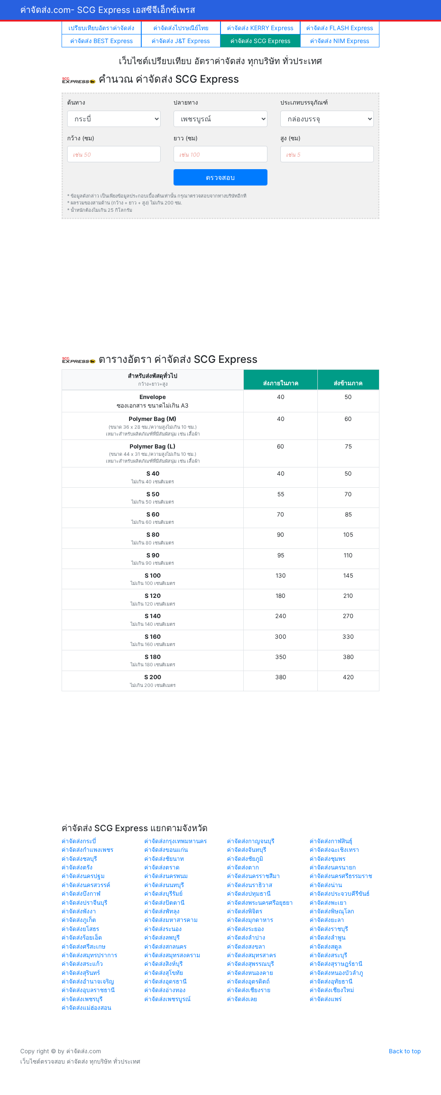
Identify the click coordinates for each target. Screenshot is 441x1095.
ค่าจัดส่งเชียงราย (248, 990)
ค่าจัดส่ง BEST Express (101, 40)
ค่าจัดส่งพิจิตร (244, 911)
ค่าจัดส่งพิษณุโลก (332, 911)
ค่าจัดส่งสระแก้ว (82, 963)
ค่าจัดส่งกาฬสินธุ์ (331, 841)
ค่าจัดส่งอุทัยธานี (331, 981)
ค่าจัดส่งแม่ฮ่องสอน (86, 1007)
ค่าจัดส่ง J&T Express (181, 40)
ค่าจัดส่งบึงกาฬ (81, 893)
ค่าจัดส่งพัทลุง (162, 911)
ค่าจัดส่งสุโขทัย (163, 972)
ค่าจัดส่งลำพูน (327, 937)
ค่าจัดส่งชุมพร (327, 858)
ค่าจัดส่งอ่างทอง (165, 990)
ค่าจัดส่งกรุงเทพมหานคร (175, 841)
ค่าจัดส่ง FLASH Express (339, 27)
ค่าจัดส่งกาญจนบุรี (250, 841)
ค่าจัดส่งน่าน (326, 885)
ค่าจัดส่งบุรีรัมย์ (163, 893)
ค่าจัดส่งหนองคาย (250, 972)
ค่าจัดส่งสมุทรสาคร (251, 955)
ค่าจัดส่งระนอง (163, 928)
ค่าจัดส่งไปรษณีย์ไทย (180, 27)
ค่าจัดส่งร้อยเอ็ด (82, 937)
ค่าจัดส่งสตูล (326, 946)
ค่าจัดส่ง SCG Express (260, 40)
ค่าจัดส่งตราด (162, 867)
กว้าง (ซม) (80, 138)
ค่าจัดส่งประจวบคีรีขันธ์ (340, 893)
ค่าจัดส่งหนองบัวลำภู (336, 972)
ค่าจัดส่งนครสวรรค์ (86, 885)
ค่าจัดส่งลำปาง (246, 937)
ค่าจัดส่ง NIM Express (339, 40)
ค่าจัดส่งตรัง (77, 867)
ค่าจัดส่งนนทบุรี (164, 885)
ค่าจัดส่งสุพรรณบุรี (250, 963)
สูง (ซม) (290, 138)
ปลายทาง (186, 102)
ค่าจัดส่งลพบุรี (162, 937)
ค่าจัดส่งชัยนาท (164, 858)
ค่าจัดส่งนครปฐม (83, 875)
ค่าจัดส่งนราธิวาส (249, 885)
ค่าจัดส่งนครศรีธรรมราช (341, 875)
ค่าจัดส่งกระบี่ (79, 841)
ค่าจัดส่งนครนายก (333, 867)
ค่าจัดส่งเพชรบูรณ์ (167, 999)
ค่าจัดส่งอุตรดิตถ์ (248, 981)
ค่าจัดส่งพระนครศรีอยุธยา (260, 902)
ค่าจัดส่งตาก (243, 867)
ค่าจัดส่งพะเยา (328, 902)
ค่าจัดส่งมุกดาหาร (250, 919)
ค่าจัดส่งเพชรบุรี (82, 999)
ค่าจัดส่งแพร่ (326, 999)
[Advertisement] (220, 286)
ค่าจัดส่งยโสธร (80, 928)
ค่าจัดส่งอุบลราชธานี (88, 990)
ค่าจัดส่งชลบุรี (79, 858)
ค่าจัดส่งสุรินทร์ (81, 972)
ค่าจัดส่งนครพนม (166, 875)
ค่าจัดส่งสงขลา (246, 946)
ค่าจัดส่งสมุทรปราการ (89, 955)
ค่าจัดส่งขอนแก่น (166, 849)
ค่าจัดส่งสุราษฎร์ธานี (336, 963)
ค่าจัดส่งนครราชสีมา (253, 875)
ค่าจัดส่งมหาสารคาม (171, 919)
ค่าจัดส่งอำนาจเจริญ (88, 981)
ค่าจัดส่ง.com (107, 10)
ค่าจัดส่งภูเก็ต (79, 919)
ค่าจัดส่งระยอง (245, 928)
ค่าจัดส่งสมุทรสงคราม (172, 955)
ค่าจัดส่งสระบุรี (328, 955)
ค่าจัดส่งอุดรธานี (165, 981)
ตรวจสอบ (220, 177)
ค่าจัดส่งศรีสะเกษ (84, 946)
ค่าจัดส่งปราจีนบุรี (84, 902)
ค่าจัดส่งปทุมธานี (248, 893)
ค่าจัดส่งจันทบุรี (246, 849)
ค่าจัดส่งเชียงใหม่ (332, 990)
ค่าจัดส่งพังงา (79, 911)
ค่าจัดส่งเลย (242, 999)
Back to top (405, 1051)
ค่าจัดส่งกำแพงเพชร (87, 849)
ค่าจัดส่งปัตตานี (164, 902)
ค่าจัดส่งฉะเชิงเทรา (334, 849)
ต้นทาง (76, 102)
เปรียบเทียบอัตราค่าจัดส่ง (101, 27)
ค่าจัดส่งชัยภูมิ (245, 858)
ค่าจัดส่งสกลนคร (165, 946)
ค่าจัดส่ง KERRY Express (260, 27)
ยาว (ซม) (186, 138)
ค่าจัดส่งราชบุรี (329, 928)
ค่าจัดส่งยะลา (327, 919)
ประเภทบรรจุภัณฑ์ (304, 102)
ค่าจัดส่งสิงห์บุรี (163, 963)
